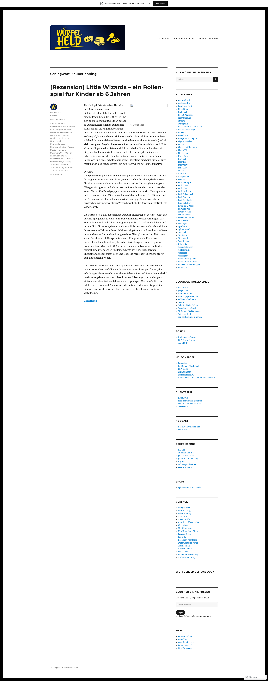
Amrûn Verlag (184, 510)
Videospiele (183, 256)
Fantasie (67, 129)
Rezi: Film (182, 188)
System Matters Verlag (188, 543)
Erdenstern (183, 363)
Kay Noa (181, 461)
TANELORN (183, 343)
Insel (59, 141)
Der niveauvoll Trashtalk (189, 427)
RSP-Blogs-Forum (186, 340)
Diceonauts (183, 288)
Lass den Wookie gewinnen (190, 401)
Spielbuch (182, 226)
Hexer (53, 141)
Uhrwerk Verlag (185, 549)
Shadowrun (183, 220)
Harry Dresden (184, 156)
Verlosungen (184, 250)
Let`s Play (182, 168)
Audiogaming (184, 103)
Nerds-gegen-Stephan (188, 296)
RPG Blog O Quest (185, 206)
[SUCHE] (215, 79)
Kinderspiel (55, 147)
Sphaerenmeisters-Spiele (189, 487)
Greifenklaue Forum (187, 337)
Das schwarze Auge (186, 130)
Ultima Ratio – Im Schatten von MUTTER (196, 378)
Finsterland (183, 153)
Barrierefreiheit (185, 106)
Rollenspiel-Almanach (188, 299)
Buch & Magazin (185, 115)
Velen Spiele (183, 552)
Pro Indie (182, 537)
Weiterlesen (90, 300)
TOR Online (183, 407)
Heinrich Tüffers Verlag (188, 522)
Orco (62, 153)
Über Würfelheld (208, 38)
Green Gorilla (66, 132)
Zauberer (54, 164)
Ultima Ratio (183, 244)
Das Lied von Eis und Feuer (190, 127)
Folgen (180, 612)
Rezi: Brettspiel (185, 182)
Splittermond (184, 229)
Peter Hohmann (185, 467)
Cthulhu (181, 121)
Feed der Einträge (186, 642)
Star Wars (182, 235)
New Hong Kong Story (188, 531)
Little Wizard (67, 147)
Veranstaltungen (185, 247)
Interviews (183, 165)
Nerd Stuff (182, 174)
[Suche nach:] (194, 79)
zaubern (69, 167)
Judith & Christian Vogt (188, 458)
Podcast (181, 179)
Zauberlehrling (57, 167)
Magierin (62, 150)
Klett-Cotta (183, 525)
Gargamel (54, 132)
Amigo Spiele (184, 508)
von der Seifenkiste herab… (190, 317)
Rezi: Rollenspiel (57, 119)
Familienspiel (56, 129)
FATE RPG (182, 144)
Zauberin (63, 164)
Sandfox (182, 302)
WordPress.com (185, 648)
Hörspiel (182, 159)
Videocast (182, 253)
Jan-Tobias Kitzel (186, 456)
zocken (67, 170)
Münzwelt (54, 153)
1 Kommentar (56, 174)
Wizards (66, 162)
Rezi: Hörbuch (184, 191)
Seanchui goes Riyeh (187, 308)
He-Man (65, 135)
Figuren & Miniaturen (187, 147)
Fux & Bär (182, 430)
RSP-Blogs (183, 369)
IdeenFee (182, 162)
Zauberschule (56, 170)
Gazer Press (183, 516)
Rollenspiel (55, 159)
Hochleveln (183, 398)
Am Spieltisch (184, 100)
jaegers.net (183, 290)
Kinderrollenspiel (58, 144)
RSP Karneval (184, 209)
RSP (63, 159)
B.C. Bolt (181, 450)
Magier (53, 150)
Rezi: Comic (183, 185)
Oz (66, 153)
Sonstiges (182, 223)
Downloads (183, 135)
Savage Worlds (184, 212)
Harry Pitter (55, 135)
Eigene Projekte (185, 141)
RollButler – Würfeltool (188, 366)
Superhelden (56, 162)
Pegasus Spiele (184, 534)
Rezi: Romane (184, 197)
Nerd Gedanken (185, 293)
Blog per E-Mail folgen (193, 592)
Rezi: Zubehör (184, 203)
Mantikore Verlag (186, 528)
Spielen (69, 159)
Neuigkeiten (183, 176)
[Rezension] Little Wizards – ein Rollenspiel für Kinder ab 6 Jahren (107, 90)
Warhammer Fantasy (187, 262)
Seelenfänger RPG (186, 218)
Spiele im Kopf (184, 314)
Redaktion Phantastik (187, 540)
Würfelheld (55, 113)
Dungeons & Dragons (187, 138)
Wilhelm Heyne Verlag (188, 554)
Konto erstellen (185, 636)
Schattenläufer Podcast (188, 305)
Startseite (164, 38)
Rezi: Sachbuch (185, 200)
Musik (181, 171)
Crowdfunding (68, 126)
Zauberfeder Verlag (186, 557)
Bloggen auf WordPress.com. (65, 668)
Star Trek (182, 232)
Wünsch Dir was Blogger (189, 264)
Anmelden (182, 639)
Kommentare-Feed (186, 645)
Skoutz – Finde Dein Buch (189, 404)
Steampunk (183, 238)
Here (67, 138)
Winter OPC (183, 267)
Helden (53, 138)
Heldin (61, 138)
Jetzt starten (160, 3)
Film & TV (182, 150)
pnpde (64, 156)
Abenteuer (55, 123)
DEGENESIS (183, 132)
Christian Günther (186, 453)
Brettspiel (182, 112)
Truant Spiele (184, 546)
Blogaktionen (184, 109)
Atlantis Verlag (184, 513)
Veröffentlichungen (184, 38)
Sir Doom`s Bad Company (189, 311)
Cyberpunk (183, 124)
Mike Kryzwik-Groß (187, 464)
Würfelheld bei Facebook (195, 572)
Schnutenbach (184, 215)
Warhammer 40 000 (187, 259)
